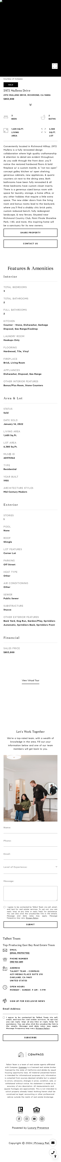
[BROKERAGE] (42, 1119)
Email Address (12, 1008)
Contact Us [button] (30, 243)
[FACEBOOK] (19, 1119)
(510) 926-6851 (16, 962)
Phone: (7, 840)
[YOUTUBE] (34, 1119)
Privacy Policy (32, 918)
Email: (7, 854)
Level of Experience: (15, 867)
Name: (7, 827)
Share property (30, 232)
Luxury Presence (38, 1127)
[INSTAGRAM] (27, 1119)
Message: (9, 881)
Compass (23, 1067)
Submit (30, 924)
